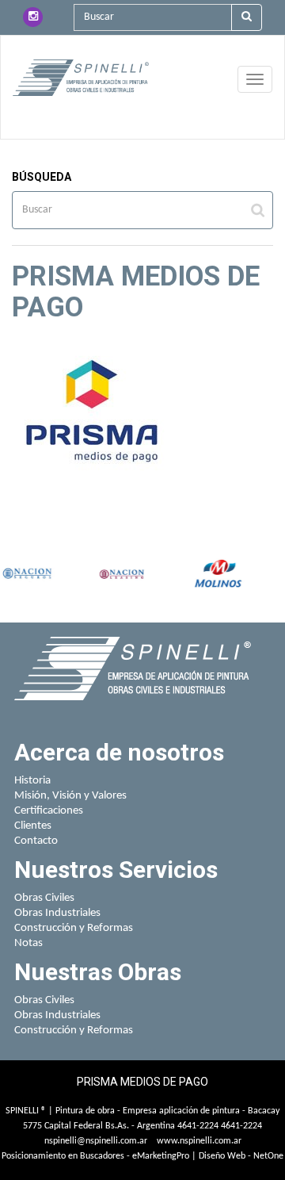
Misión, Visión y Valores (70, 796)
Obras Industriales (57, 913)
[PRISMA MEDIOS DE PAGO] (81, 77)
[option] (27, 575)
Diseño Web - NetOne (241, 1156)
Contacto (36, 841)
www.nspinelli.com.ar (199, 1141)
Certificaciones (48, 811)
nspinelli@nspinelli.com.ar (95, 1141)
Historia (32, 781)
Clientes (32, 826)
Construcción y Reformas (73, 928)
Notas (28, 943)
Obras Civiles (44, 898)
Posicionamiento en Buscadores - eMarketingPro (95, 1156)
